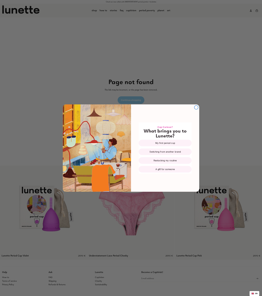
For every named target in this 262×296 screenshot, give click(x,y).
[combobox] (254, 293)
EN (256, 293)
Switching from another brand (165, 151)
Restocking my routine (165, 160)
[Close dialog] (196, 107)
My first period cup (165, 143)
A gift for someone (165, 169)
